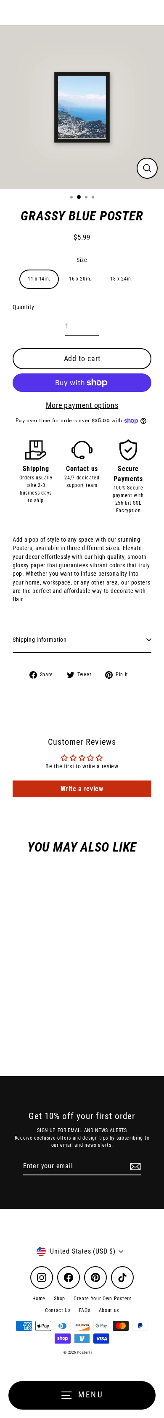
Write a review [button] (82, 789)
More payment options (82, 405)
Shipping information (40, 639)
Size (82, 260)
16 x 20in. (80, 279)
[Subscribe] (134, 1166)
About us (109, 1310)
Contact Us (58, 1310)
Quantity (23, 307)
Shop (59, 1299)
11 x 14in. (39, 279)
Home (38, 1299)
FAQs (84, 1310)
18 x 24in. (121, 279)
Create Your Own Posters (103, 1299)
